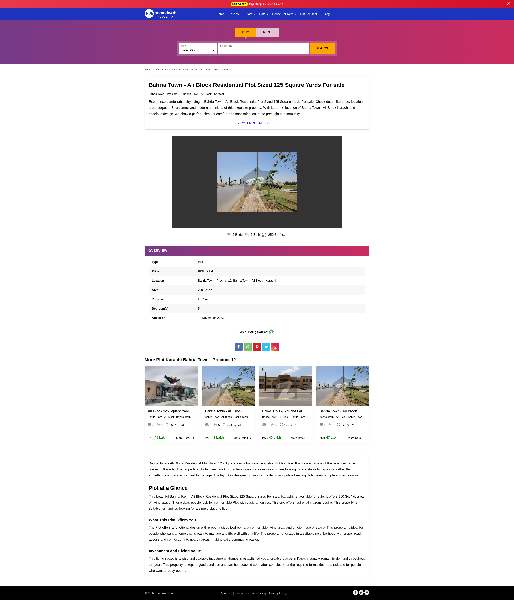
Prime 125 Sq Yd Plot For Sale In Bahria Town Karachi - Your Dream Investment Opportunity (284, 411)
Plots (249, 14)
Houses (233, 14)
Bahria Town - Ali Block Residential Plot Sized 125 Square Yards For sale (226, 411)
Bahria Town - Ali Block (217, 69)
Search (323, 48)
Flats (262, 14)
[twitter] (266, 347)
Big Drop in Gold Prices (258, 4)
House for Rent (282, 14)
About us (226, 593)
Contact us (242, 593)
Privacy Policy (278, 593)
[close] (508, 4)
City (183, 46)
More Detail (184, 437)
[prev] (145, 4)
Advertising (259, 593)
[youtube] (366, 592)
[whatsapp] (248, 347)
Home (220, 14)
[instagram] (275, 347)
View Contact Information (257, 123)
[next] (369, 4)
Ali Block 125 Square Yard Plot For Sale (168, 411)
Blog (327, 14)
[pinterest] (257, 347)
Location (226, 46)
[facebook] (239, 347)
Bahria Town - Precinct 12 (188, 69)
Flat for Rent (308, 14)
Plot (157, 69)
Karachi (166, 69)
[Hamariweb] (161, 14)
